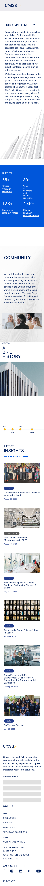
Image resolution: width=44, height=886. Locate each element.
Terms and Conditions (15, 832)
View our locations (7, 190)
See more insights (12, 456)
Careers (7, 822)
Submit (5, 806)
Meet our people (10, 213)
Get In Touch (10, 866)
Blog (9, 488)
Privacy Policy (11, 827)
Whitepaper (12, 533)
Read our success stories (31, 214)
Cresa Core (9, 818)
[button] (4, 429)
